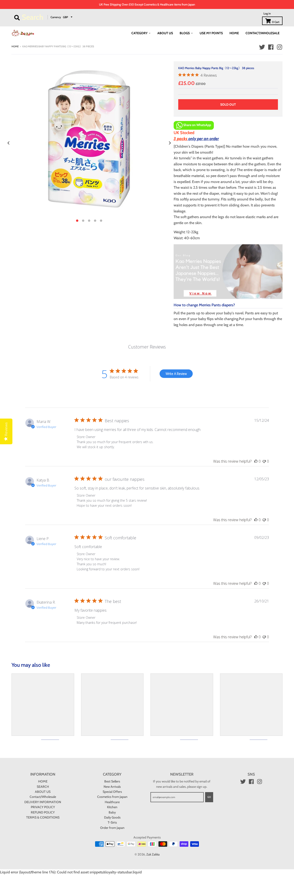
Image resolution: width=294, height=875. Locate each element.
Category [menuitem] (139, 33)
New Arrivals (112, 787)
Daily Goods (112, 817)
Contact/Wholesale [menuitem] (263, 33)
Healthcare (112, 802)
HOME (43, 781)
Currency (56, 17)
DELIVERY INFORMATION (42, 802)
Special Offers (112, 792)
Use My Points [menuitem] (211, 33)
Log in (267, 13)
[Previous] (8, 143)
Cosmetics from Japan (112, 797)
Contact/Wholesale (43, 797)
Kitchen (112, 807)
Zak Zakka (153, 854)
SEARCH (43, 787)
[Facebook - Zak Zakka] (271, 47)
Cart (275, 22)
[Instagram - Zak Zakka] (280, 47)
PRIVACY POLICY (43, 807)
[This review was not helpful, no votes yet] (264, 461)
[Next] (169, 143)
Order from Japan (112, 828)
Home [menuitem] (234, 33)
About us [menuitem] (165, 33)
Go (209, 797)
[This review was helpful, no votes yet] (255, 461)
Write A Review (176, 373)
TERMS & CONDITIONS (42, 817)
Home (15, 46)
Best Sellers (112, 781)
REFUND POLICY (43, 812)
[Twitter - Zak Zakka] (262, 47)
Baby (112, 812)
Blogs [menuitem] (185, 33)
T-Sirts (112, 822)
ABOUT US (43, 792)
